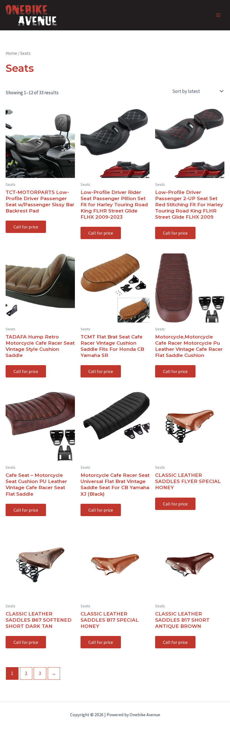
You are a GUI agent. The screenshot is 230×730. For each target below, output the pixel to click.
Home (11, 53)
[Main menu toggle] (218, 15)
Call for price (25, 227)
